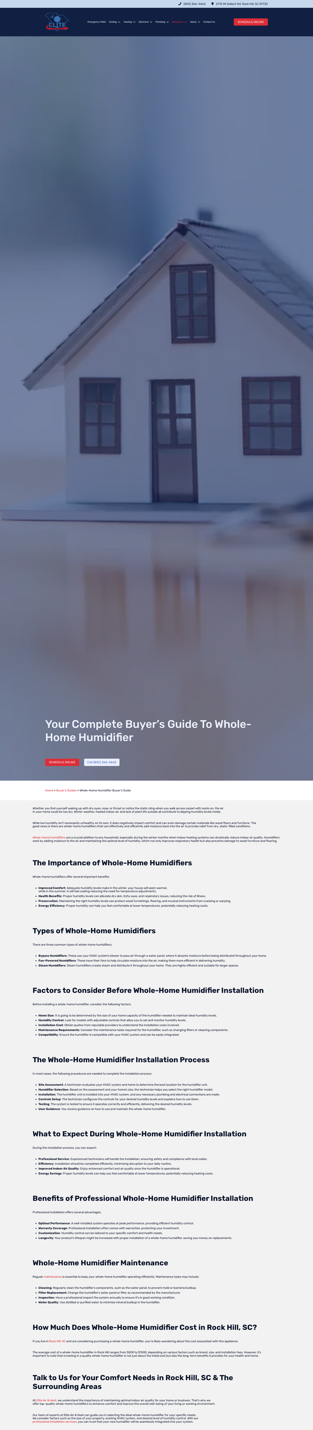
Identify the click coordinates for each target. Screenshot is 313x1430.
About (193, 22)
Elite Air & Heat (46, 1400)
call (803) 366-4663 (101, 762)
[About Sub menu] (199, 22)
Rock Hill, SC (57, 1341)
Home (49, 790)
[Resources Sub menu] (185, 22)
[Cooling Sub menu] (119, 22)
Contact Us (209, 22)
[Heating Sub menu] (134, 22)
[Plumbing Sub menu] (167, 22)
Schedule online (251, 22)
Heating (128, 22)
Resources (177, 22)
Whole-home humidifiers (49, 837)
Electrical (144, 22)
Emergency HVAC (97, 22)
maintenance (53, 1277)
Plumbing (160, 22)
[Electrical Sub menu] (151, 22)
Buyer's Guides (66, 790)
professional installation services (55, 1421)
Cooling (113, 22)
